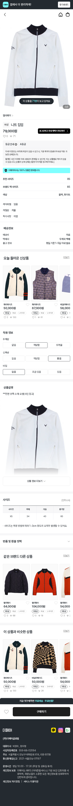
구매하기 (41, 711)
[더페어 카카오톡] (53, 730)
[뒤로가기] (5, 14)
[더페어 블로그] (67, 730)
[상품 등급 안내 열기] (16, 144)
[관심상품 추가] (6, 711)
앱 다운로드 (64, 4)
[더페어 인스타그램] (60, 730)
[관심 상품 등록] (28, 304)
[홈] (60, 14)
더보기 (66, 257)
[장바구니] (67, 14)
